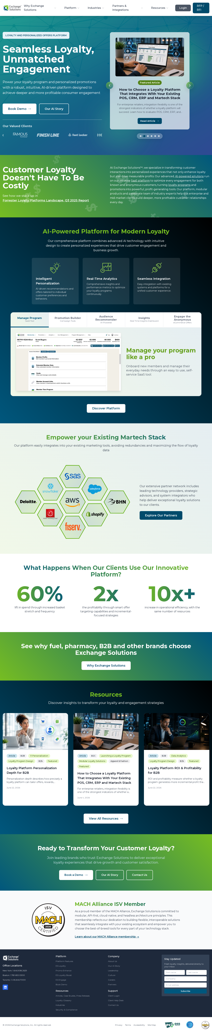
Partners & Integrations (120, 7)
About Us (112, 961)
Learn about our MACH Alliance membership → (107, 936)
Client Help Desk (116, 1000)
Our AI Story (54, 109)
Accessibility (139, 1025)
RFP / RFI (200, 7)
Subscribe (185, 991)
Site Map (152, 1025)
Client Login (114, 996)
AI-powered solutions (189, 176)
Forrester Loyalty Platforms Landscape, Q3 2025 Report (46, 200)
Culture (111, 975)
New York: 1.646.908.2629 (15, 970)
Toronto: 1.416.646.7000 (14, 980)
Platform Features (64, 961)
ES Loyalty (61, 966)
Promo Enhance (63, 970)
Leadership (113, 970)
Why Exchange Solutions (34, 7)
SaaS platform (140, 180)
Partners (112, 984)
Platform (70, 7)
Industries (94, 7)
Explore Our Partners (161, 515)
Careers (111, 980)
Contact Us (139, 875)
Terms (128, 1025)
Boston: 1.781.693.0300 (14, 975)
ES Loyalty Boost (64, 975)
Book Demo (17, 109)
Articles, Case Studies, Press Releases (73, 996)
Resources (158, 7)
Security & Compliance (66, 1009)
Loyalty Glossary (63, 1000)
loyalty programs (179, 185)
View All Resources (103, 818)
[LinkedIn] (5, 987)
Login (183, 7)
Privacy (118, 1025)
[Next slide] (189, 85)
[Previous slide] (109, 85)
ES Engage (61, 980)
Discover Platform (106, 408)
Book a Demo (73, 875)
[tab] (140, 132)
